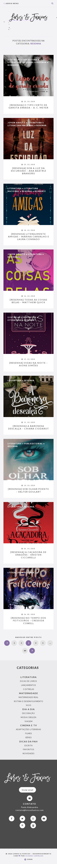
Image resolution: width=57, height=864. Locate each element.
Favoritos (29, 317)
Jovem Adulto (16, 123)
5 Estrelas (14, 60)
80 (25, 651)
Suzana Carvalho (34, 856)
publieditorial (33, 443)
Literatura (30, 60)
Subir (29, 859)
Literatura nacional (21, 62)
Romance (13, 65)
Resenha (41, 62)
